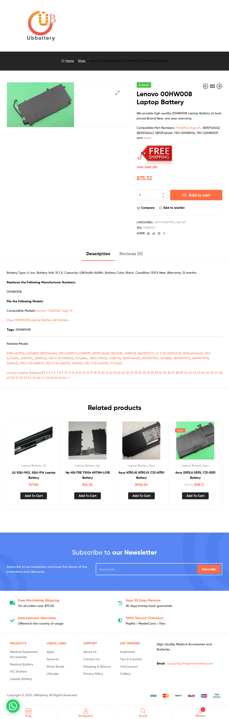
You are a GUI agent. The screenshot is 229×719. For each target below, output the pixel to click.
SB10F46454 (48, 353)
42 (194, 372)
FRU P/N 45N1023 (61, 358)
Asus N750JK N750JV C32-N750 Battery (141, 475)
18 (95, 372)
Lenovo (181, 222)
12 (73, 372)
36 (169, 372)
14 (80, 372)
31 (148, 372)
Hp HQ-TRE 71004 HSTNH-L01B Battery (88, 475)
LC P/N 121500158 (168, 353)
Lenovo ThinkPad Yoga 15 (54, 310)
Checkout (144, 618)
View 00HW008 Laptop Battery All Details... (38, 320)
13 (76, 372)
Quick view (44, 442)
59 (51, 378)
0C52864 (81, 358)
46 (212, 372)
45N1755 (26, 358)
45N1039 (130, 353)
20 (103, 372)
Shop (81, 61)
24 (119, 372)
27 (131, 372)
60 (56, 378)
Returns (143, 600)
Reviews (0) (131, 253)
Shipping (38, 600)
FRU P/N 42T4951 (97, 363)
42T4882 (166, 358)
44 (203, 372)
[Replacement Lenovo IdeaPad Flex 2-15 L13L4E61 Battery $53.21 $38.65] (206, 86)
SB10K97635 (181, 358)
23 (115, 372)
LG (44, 465)
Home (70, 61)
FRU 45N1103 (68, 353)
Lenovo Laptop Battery (23, 372)
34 (160, 372)
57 (43, 378)
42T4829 (32, 353)
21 (107, 372)
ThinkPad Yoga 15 (188, 128)
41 (190, 372)
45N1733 (115, 358)
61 (60, 378)
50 (13, 378)
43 (198, 372)
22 (110, 372)
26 (127, 372)
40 (186, 372)
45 (207, 372)
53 (25, 378)
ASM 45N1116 (16, 353)
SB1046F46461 (193, 353)
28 (136, 372)
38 (177, 372)
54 (30, 378)
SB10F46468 (131, 358)
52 (21, 378)
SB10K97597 (150, 358)
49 (8, 378)
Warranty (37, 618)
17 (91, 372)
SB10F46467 (100, 353)
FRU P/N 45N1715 (58, 363)
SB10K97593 (200, 358)
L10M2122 (40, 358)
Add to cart (199, 195)
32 (152, 372)
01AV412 (12, 363)
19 (99, 372)
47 (216, 372)
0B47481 (116, 353)
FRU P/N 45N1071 (32, 363)
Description (98, 253)
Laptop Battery (164, 222)
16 (87, 372)
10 (66, 372)
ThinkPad (149, 227)
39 (181, 372)
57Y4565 (116, 363)
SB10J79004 (98, 358)
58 (47, 378)
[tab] (98, 255)
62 (64, 378)
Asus (152, 465)
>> (68, 378)
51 (17, 378)
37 (173, 372)
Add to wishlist (173, 208)
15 (84, 372)
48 (220, 372)
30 (144, 372)
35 (164, 372)
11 (69, 372)
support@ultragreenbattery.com (190, 663)
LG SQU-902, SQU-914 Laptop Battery (33, 475)
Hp (98, 465)
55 (34, 378)
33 (156, 372)
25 (123, 372)
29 (140, 372)
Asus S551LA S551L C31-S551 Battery (195, 475)
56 (38, 378)
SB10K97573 (145, 353)
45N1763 (77, 363)
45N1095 (84, 353)
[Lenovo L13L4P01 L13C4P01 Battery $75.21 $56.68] (219, 86)
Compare (148, 208)
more (147, 138)
